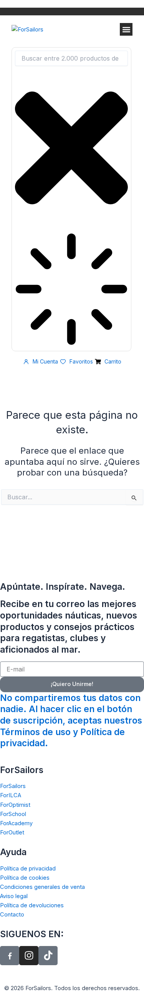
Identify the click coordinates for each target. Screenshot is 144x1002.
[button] (126, 29)
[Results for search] (71, 290)
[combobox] (71, 58)
